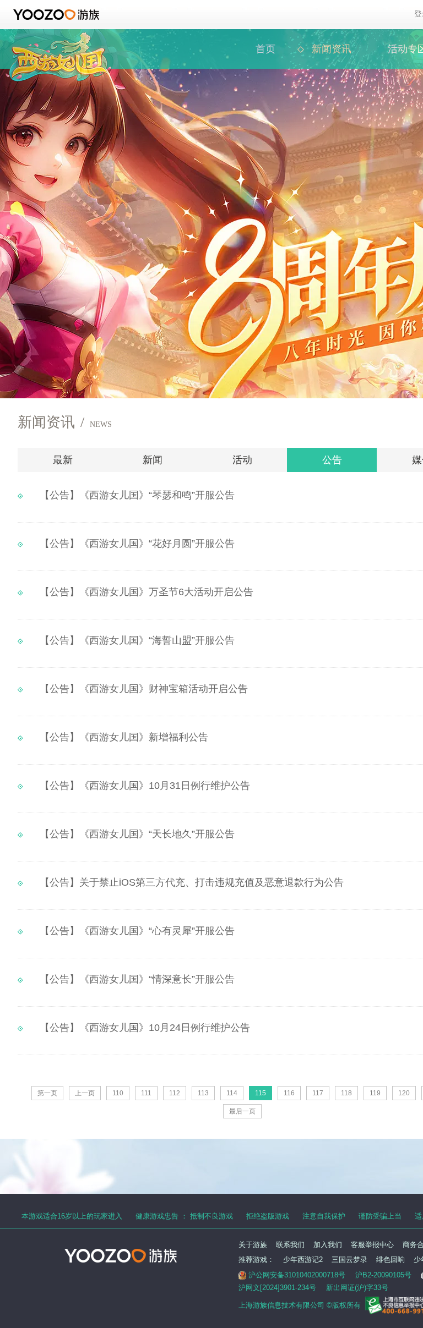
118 (346, 1093)
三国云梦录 (349, 1259)
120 (404, 1093)
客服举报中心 (372, 1245)
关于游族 (252, 1245)
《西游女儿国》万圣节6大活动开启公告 (146, 591)
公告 (332, 459)
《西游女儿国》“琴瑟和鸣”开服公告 (137, 495)
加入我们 (327, 1245)
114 (231, 1093)
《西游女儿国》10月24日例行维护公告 (145, 1027)
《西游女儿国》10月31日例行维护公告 (145, 785)
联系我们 (290, 1245)
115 (260, 1093)
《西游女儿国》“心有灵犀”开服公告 (137, 930)
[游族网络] (57, 14)
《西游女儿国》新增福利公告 (124, 737)
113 (203, 1093)
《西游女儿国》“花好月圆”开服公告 (137, 543)
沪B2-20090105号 (383, 1275)
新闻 (152, 459)
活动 (242, 459)
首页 (265, 48)
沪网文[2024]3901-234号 (277, 1287)
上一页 (85, 1093)
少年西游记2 (303, 1259)
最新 (63, 459)
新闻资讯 (331, 48)
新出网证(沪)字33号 (357, 1287)
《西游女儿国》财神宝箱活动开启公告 (144, 688)
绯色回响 (390, 1259)
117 (317, 1093)
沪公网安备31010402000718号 (296, 1275)
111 (146, 1093)
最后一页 (242, 1111)
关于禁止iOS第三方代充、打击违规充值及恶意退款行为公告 (192, 882)
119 (375, 1093)
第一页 (47, 1093)
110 (117, 1093)
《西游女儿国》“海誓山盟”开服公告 (137, 640)
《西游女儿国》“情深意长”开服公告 (137, 979)
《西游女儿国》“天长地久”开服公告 (137, 833)
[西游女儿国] (58, 38)
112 (174, 1093)
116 (289, 1093)
